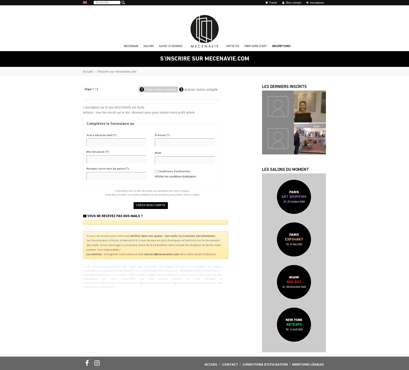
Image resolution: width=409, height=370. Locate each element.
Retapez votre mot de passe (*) (107, 168)
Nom (158, 153)
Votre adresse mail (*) (101, 135)
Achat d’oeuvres (171, 46)
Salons (148, 46)
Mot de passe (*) (97, 152)
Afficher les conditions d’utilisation (175, 176)
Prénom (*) (162, 135)
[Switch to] (85, 2)
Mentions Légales (308, 364)
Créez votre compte (159, 89)
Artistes (232, 46)
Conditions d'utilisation (174, 171)
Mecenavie (131, 46)
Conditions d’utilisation (265, 364)
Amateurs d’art (255, 46)
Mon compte (293, 2)
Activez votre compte (199, 89)
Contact (230, 364)
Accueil (88, 71)
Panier (272, 2)
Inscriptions (316, 2)
